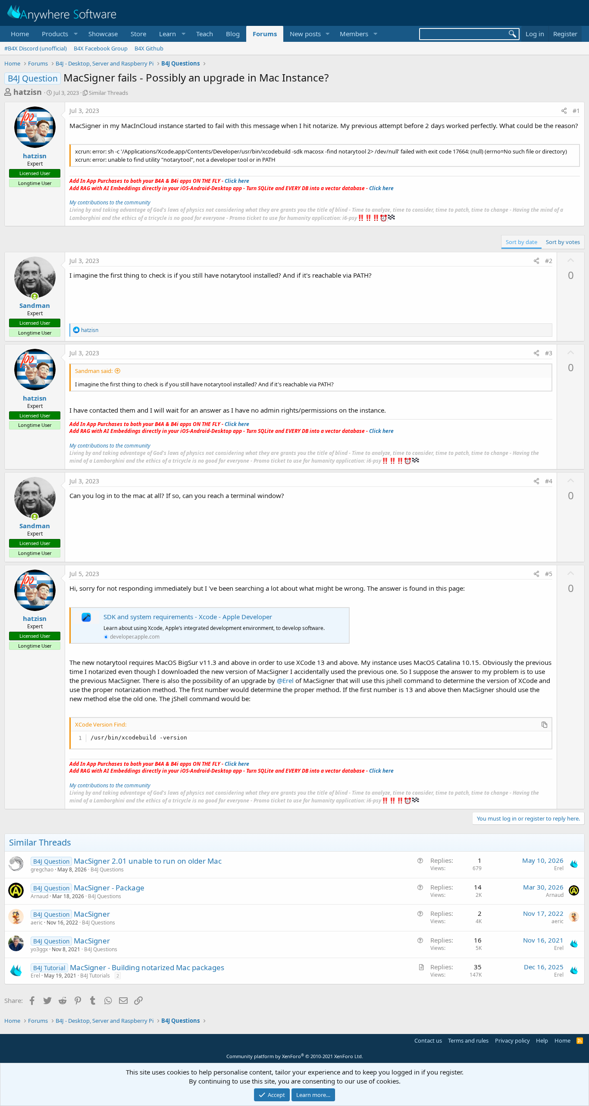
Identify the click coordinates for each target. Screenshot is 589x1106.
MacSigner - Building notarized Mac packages (147, 967)
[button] (58, 34)
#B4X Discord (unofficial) (35, 48)
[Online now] (35, 296)
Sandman (34, 305)
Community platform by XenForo (294, 1056)
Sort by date (521, 242)
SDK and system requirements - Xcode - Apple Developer (187, 616)
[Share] (564, 110)
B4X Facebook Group (101, 48)
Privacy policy (512, 1040)
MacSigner (92, 914)
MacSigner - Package (109, 888)
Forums (265, 33)
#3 (548, 353)
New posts (305, 33)
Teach (204, 33)
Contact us (428, 1040)
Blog (233, 33)
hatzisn (27, 92)
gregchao (42, 869)
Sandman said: (94, 371)
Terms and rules (468, 1040)
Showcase (103, 33)
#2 (548, 261)
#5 (548, 574)
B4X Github (149, 48)
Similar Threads (108, 93)
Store (138, 33)
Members (354, 33)
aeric (37, 922)
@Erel (285, 680)
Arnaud (39, 896)
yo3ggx (39, 949)
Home (20, 33)
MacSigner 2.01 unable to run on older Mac (148, 861)
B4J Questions (107, 869)
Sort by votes (563, 242)
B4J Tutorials (95, 975)
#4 (548, 481)
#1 (576, 111)
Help (542, 1040)
